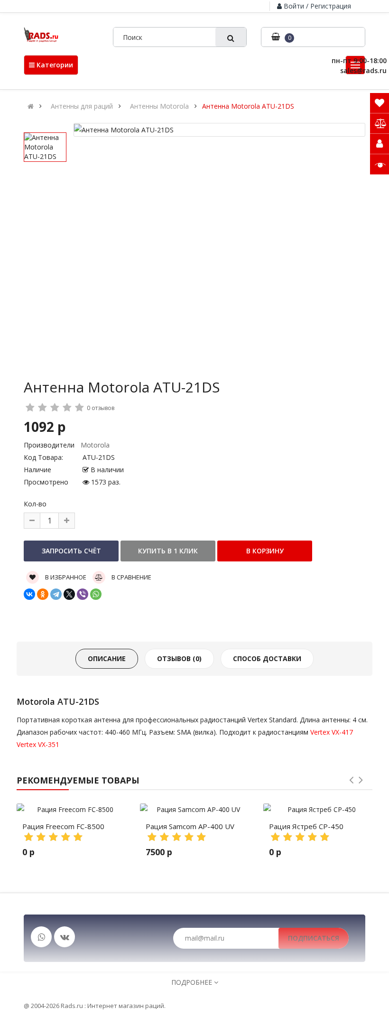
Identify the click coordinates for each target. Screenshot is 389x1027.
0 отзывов (100, 408)
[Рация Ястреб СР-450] (317, 809)
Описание (107, 658)
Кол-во (35, 503)
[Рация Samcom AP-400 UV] (194, 809)
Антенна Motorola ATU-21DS (248, 106)
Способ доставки (267, 658)
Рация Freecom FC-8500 (63, 826)
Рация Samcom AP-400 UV (190, 826)
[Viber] (82, 594)
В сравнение (130, 577)
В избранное (65, 577)
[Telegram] (56, 594)
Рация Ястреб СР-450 (306, 826)
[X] (69, 594)
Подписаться (313, 938)
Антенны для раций (82, 106)
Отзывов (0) (179, 658)
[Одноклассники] (42, 594)
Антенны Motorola (159, 106)
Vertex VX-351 (38, 744)
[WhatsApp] (96, 594)
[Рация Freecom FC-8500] (71, 809)
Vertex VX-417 (331, 732)
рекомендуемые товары (78, 780)
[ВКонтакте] (29, 594)
